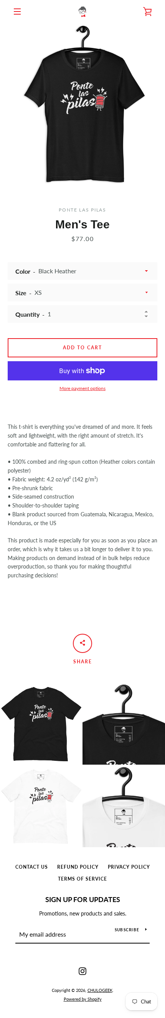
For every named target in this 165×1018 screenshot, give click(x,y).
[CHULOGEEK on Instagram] (82, 970)
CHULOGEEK (99, 990)
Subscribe (127, 929)
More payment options (82, 388)
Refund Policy (78, 867)
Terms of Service (82, 879)
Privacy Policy (129, 867)
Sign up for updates (82, 899)
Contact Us (31, 867)
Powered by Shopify (83, 999)
